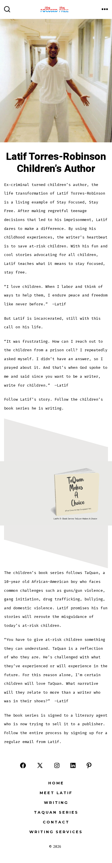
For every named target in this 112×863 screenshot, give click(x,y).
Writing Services (56, 832)
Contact (56, 822)
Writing (56, 802)
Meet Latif (56, 793)
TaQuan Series (56, 812)
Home (56, 783)
